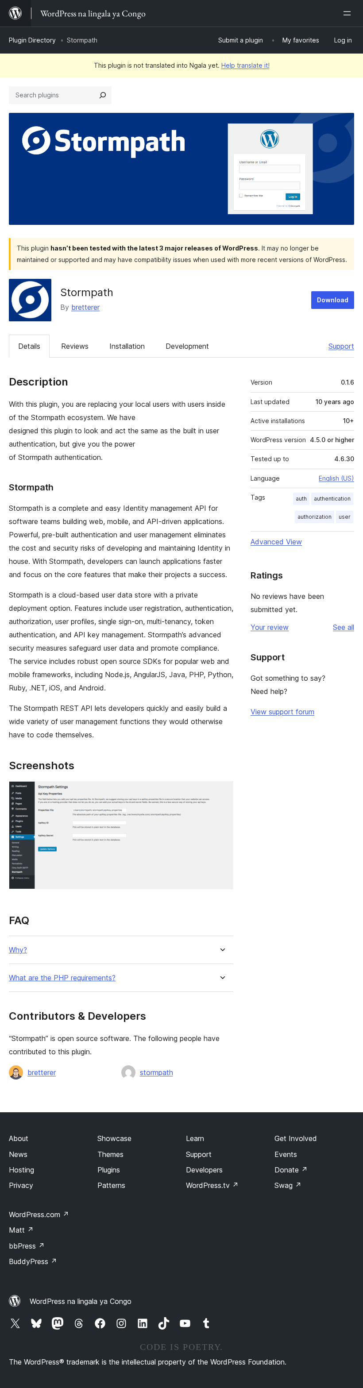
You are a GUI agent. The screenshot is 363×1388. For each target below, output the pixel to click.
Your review (270, 627)
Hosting (21, 1169)
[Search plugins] (103, 95)
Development (187, 346)
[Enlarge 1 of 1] (221, 793)
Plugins (108, 1169)
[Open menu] (349, 13)
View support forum (282, 711)
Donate (291, 1169)
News (18, 1154)
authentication (332, 498)
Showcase (114, 1138)
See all (343, 627)
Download (332, 300)
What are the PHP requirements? (62, 978)
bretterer (85, 307)
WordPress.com (39, 1214)
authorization (314, 516)
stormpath (156, 1072)
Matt (21, 1230)
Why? (18, 950)
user (345, 516)
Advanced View (276, 541)
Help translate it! (245, 65)
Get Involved (295, 1138)
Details (29, 346)
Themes (110, 1154)
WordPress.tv (212, 1185)
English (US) (336, 478)
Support (341, 346)
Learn (195, 1138)
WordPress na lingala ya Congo (80, 1301)
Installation (127, 346)
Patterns (111, 1185)
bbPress (27, 1245)
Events (285, 1154)
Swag (287, 1185)
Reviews (75, 346)
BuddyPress (33, 1261)
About (18, 1138)
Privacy (21, 1185)
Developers (204, 1169)
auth (301, 498)
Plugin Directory (32, 40)
